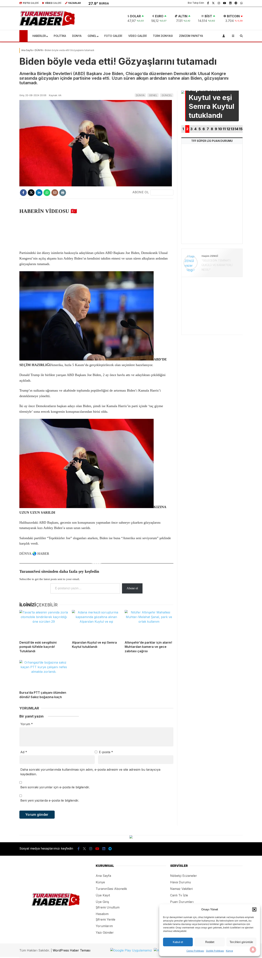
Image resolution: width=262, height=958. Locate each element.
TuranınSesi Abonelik (111, 889)
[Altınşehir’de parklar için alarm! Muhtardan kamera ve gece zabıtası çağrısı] (149, 623)
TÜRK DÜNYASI (163, 35)
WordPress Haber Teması (71, 950)
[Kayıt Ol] (224, 36)
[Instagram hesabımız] (219, 3)
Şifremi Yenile (105, 919)
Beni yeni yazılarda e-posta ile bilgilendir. (49, 800)
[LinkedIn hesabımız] (230, 3)
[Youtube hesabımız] (224, 3)
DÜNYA (77, 35)
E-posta (106, 752)
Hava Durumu (180, 882)
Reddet (209, 942)
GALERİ (31, 3)
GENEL (92, 35)
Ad (23, 752)
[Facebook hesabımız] (208, 3)
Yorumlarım (104, 926)
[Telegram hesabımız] (236, 3)
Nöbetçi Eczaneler (183, 876)
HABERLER (39, 35)
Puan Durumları (182, 902)
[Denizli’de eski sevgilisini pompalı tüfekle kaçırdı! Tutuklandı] (43, 623)
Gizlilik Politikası (215, 950)
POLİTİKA (60, 35)
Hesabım (102, 914)
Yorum (26, 724)
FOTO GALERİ (113, 35)
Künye (229, 950)
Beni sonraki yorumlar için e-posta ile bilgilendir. (55, 787)
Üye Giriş (102, 902)
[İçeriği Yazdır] (62, 192)
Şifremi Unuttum (107, 907)
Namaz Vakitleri (181, 889)
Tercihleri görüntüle (241, 942)
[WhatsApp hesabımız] (241, 3)
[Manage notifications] (253, 949)
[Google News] (161, 192)
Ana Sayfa (103, 876)
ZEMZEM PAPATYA (191, 35)
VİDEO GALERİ (137, 35)
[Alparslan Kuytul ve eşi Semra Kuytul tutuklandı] (96, 623)
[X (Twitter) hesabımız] (213, 3)
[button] (254, 909)
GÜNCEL (167, 95)
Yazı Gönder (105, 932)
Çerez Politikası (195, 950)
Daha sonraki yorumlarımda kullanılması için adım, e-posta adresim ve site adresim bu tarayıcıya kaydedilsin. (90, 772)
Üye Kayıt (103, 895)
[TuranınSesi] (47, 25)
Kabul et (178, 942)
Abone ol (132, 588)
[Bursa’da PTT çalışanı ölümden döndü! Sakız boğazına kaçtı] (43, 674)
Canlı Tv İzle (179, 895)
